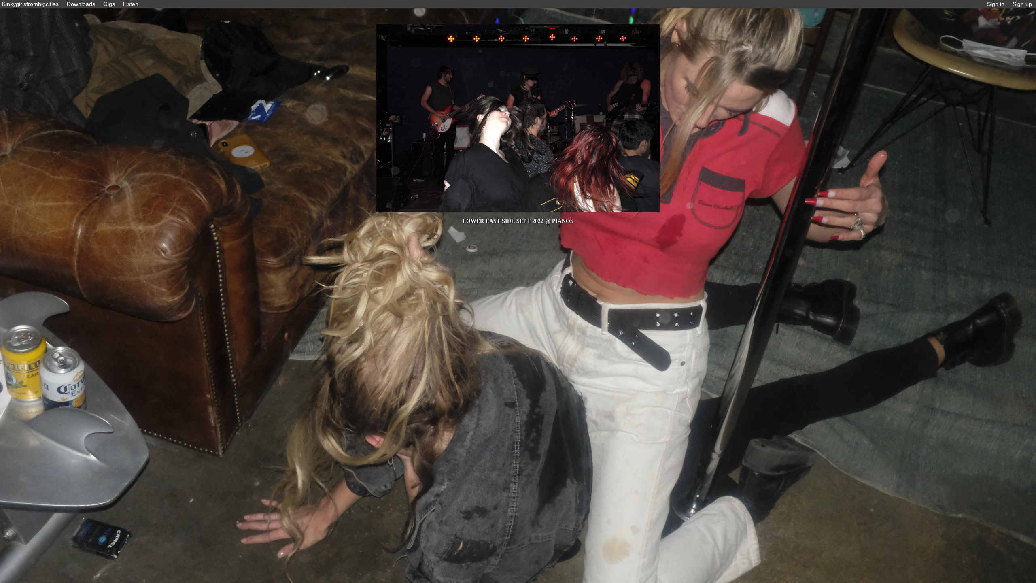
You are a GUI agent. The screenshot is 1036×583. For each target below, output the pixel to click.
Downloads (81, 4)
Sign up (1022, 4)
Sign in (995, 4)
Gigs (109, 4)
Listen (130, 4)
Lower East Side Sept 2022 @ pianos (518, 221)
